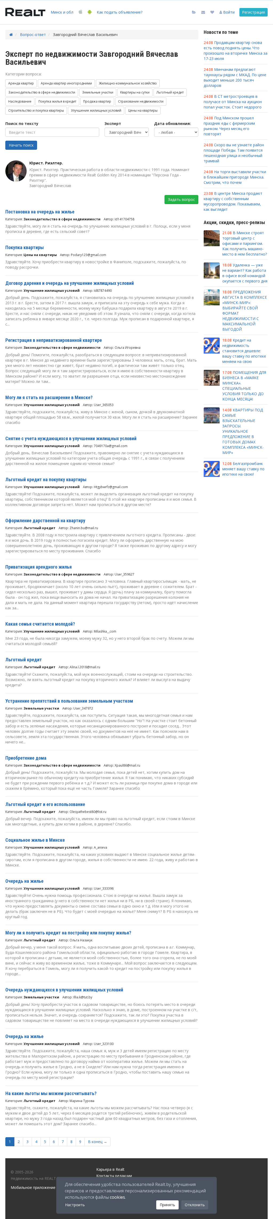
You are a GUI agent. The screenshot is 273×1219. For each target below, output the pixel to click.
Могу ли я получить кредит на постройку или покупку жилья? (68, 932)
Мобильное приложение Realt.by (40, 1187)
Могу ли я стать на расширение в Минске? (49, 397)
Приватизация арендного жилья (38, 567)
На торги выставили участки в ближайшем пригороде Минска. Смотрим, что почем (235, 177)
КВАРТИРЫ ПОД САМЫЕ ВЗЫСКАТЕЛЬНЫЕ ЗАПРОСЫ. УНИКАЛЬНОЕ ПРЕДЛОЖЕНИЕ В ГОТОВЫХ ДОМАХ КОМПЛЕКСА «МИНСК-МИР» (243, 431)
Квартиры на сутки (135, 92)
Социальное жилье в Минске (35, 840)
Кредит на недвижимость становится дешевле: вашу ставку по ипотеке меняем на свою (244, 351)
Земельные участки (97, 92)
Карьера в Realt (110, 1169)
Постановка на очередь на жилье (39, 211)
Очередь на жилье (24, 881)
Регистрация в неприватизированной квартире (53, 340)
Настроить (75, 1204)
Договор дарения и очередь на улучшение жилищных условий (69, 283)
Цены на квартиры (143, 110)
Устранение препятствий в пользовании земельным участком (69, 701)
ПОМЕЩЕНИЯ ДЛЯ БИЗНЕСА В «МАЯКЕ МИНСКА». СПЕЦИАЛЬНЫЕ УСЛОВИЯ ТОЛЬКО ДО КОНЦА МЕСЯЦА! (244, 386)
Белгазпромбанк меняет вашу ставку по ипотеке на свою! (243, 469)
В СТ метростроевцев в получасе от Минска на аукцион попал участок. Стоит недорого (233, 102)
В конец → (97, 1141)
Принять (167, 1204)
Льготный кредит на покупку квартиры (45, 479)
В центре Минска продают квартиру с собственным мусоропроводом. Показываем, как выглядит (233, 201)
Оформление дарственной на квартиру (45, 520)
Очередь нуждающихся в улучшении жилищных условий (64, 990)
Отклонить (195, 1204)
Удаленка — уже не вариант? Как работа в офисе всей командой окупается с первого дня (244, 273)
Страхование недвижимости (140, 101)
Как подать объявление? (119, 12)
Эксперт (113, 123)
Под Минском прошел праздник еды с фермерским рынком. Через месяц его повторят (229, 125)
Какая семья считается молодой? (40, 624)
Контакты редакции (114, 1175)
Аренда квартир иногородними (66, 83)
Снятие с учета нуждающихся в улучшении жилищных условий (70, 438)
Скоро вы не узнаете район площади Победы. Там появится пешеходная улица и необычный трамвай (234, 152)
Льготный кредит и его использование (45, 804)
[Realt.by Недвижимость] (25, 12)
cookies (117, 1197)
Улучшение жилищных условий (96, 110)
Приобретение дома (25, 758)
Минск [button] (62, 12)
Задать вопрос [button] (181, 199)
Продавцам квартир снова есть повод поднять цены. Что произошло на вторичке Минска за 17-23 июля (235, 50)
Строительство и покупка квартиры (36, 110)
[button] (227, 12)
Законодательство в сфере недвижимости (41, 92)
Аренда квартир (21, 83)
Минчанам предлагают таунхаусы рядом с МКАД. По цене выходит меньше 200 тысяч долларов (235, 77)
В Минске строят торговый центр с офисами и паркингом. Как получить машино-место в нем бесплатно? (244, 243)
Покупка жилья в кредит (57, 101)
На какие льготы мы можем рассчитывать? (51, 1093)
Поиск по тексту (21, 123)
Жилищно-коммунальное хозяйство (128, 83)
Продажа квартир (97, 101)
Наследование (19, 101)
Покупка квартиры (24, 247)
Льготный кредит (170, 92)
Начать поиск (21, 145)
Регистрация (253, 12)
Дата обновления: (172, 123)
